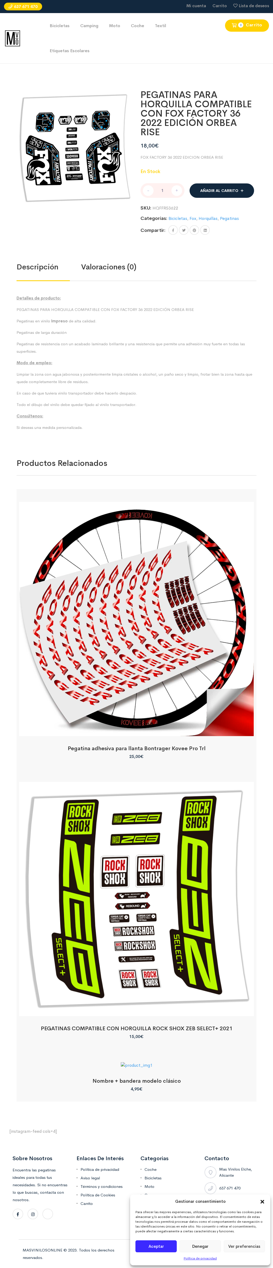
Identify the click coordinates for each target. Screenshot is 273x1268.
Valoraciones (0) (108, 267)
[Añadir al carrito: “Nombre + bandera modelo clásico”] (136, 1063)
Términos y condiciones (102, 1186)
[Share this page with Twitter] (183, 230)
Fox (193, 218)
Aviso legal (90, 1177)
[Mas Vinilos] (12, 38)
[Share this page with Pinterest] (194, 230)
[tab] (49, 267)
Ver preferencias (244, 1246)
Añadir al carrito (219, 190)
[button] (262, 1201)
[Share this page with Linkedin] (205, 230)
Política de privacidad (200, 1258)
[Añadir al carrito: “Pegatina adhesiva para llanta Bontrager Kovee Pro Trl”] (136, 730)
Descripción (37, 267)
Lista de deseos (254, 5)
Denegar (200, 1246)
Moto (114, 25)
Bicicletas (60, 25)
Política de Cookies (98, 1194)
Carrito (219, 5)
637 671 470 (26, 6)
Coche (137, 25)
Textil (160, 25)
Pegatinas (229, 218)
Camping (89, 25)
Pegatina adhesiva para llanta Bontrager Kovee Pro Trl (137, 748)
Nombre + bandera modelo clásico (137, 1081)
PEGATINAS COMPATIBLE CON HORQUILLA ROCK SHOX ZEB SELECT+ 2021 (136, 1028)
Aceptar (156, 1246)
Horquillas (208, 218)
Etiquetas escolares (70, 51)
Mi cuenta (196, 5)
